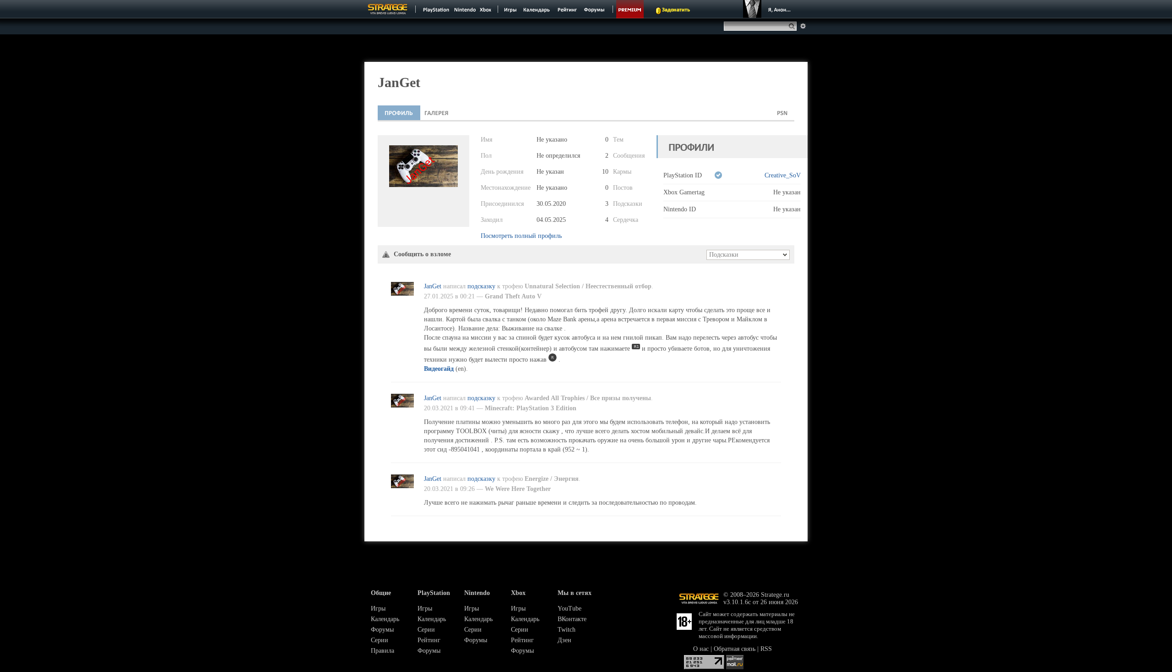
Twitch (566, 629)
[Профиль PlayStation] (782, 112)
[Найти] (793, 26)
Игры (378, 608)
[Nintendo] (465, 9)
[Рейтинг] (567, 9)
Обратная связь (734, 648)
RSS (766, 648)
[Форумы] (595, 9)
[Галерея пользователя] (436, 112)
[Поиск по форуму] (803, 26)
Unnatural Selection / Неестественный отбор (588, 286)
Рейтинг (429, 640)
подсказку (481, 286)
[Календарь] (536, 9)
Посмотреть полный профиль (521, 235)
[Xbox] (486, 9)
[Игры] (510, 9)
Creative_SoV (783, 175)
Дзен (564, 640)
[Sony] (435, 9)
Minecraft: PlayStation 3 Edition (530, 408)
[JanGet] (402, 293)
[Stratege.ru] (388, 9)
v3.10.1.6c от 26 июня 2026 (760, 602)
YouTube (569, 608)
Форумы (382, 629)
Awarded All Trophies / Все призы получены (588, 398)
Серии (379, 640)
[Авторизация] (768, 9)
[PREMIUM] (630, 9)
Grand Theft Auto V (513, 296)
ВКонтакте (572, 619)
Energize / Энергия (552, 478)
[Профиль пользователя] (399, 112)
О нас (701, 648)
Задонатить (676, 10)
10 (605, 171)
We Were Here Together (518, 488)
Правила (382, 650)
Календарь (385, 619)
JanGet (432, 286)
